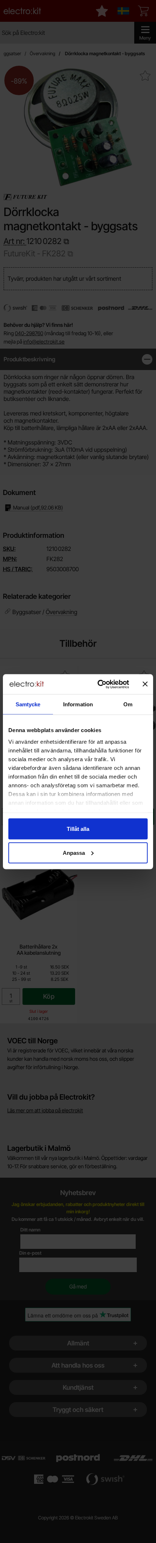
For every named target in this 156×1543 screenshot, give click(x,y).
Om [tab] (127, 704)
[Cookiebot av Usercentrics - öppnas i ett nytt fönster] (98, 684)
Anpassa (74, 852)
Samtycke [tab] (28, 704)
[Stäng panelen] (145, 684)
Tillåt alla (78, 829)
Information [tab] (78, 704)
